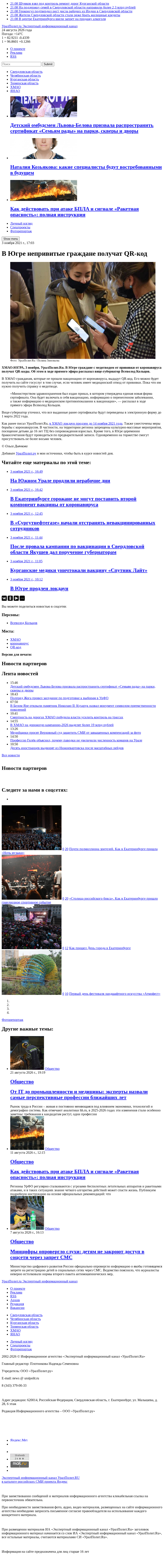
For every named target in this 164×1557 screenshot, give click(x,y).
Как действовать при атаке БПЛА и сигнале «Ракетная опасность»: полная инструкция (74, 1174)
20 (66, 849)
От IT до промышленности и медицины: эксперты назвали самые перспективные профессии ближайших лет (79, 1094)
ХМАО (15, 87)
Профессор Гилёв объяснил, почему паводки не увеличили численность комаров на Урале (76, 740)
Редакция (17, 1304)
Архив (15, 1300)
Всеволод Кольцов (23, 623)
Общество (52, 1068)
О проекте (17, 49)
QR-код (15, 647)
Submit (48, 64)
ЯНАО (15, 91)
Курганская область (24, 79)
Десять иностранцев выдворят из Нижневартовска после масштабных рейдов (67, 748)
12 (66, 948)
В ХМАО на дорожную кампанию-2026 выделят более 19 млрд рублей (62, 725)
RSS (13, 56)
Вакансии (17, 1308)
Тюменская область (24, 83)
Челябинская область (25, 75)
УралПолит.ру (26, 453)
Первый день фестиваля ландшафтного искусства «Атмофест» (114, 994)
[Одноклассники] (10, 598)
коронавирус (19, 643)
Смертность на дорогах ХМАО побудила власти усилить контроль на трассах (66, 717)
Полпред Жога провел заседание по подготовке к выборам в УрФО (59, 698)
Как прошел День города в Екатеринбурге (100, 948)
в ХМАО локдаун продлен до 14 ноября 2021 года (85, 423)
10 (66, 994)
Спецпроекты (20, 227)
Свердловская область (26, 71)
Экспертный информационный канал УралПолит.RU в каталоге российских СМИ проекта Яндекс (41, 1479)
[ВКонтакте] (4, 598)
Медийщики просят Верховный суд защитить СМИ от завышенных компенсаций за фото (75, 732)
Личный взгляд (21, 223)
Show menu (10, 238)
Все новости (11, 755)
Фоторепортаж (21, 231)
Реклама (16, 52)
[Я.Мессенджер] (16, 598)
